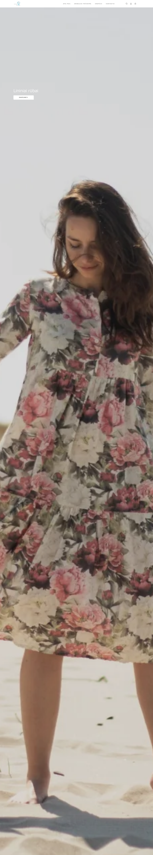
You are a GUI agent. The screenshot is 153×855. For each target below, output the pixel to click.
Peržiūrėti (23, 97)
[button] (126, 4)
